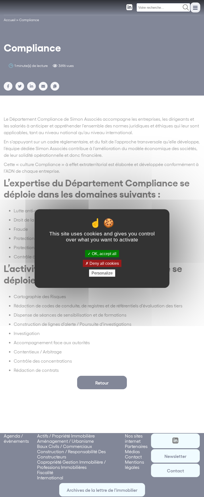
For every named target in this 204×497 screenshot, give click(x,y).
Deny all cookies (104, 263)
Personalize (102, 273)
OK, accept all (103, 253)
